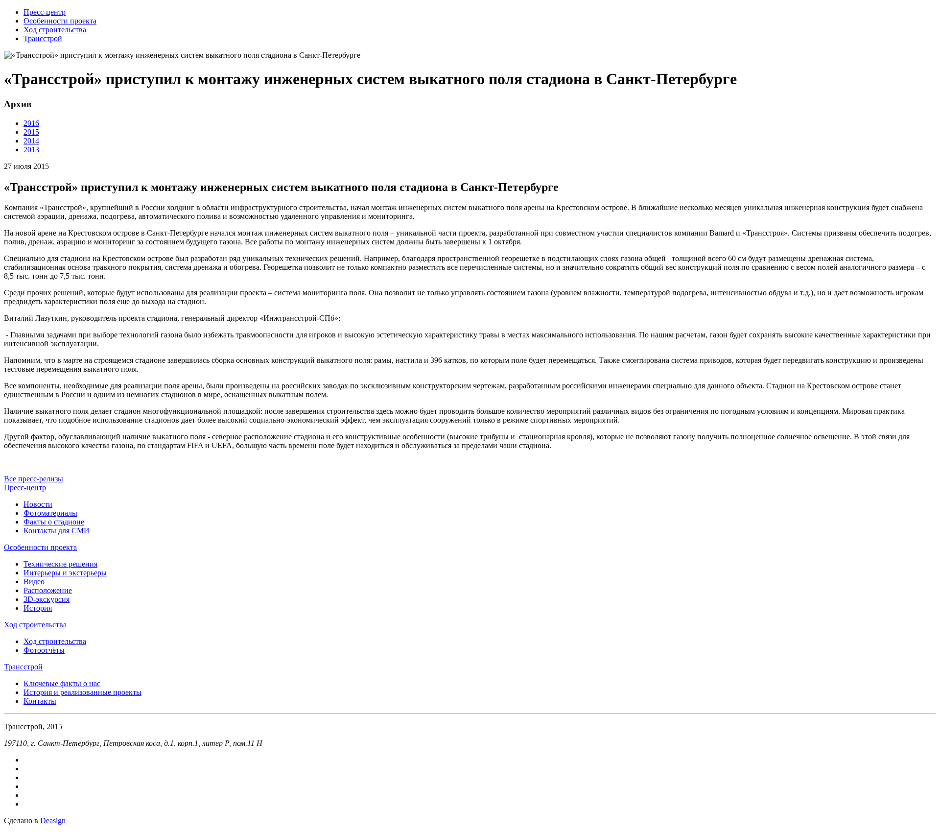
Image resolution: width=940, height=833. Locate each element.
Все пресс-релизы (33, 479)
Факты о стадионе (54, 522)
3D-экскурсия (47, 599)
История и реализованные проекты (82, 692)
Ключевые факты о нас (62, 683)
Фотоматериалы (50, 513)
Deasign (53, 820)
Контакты (40, 701)
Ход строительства (55, 29)
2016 (31, 123)
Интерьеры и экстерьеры (65, 573)
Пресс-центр (45, 12)
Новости (38, 504)
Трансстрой (43, 38)
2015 (31, 132)
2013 (31, 149)
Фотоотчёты (44, 650)
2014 (31, 141)
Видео (34, 581)
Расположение (48, 590)
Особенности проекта (60, 21)
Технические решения (60, 564)
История (38, 608)
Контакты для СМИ (57, 530)
